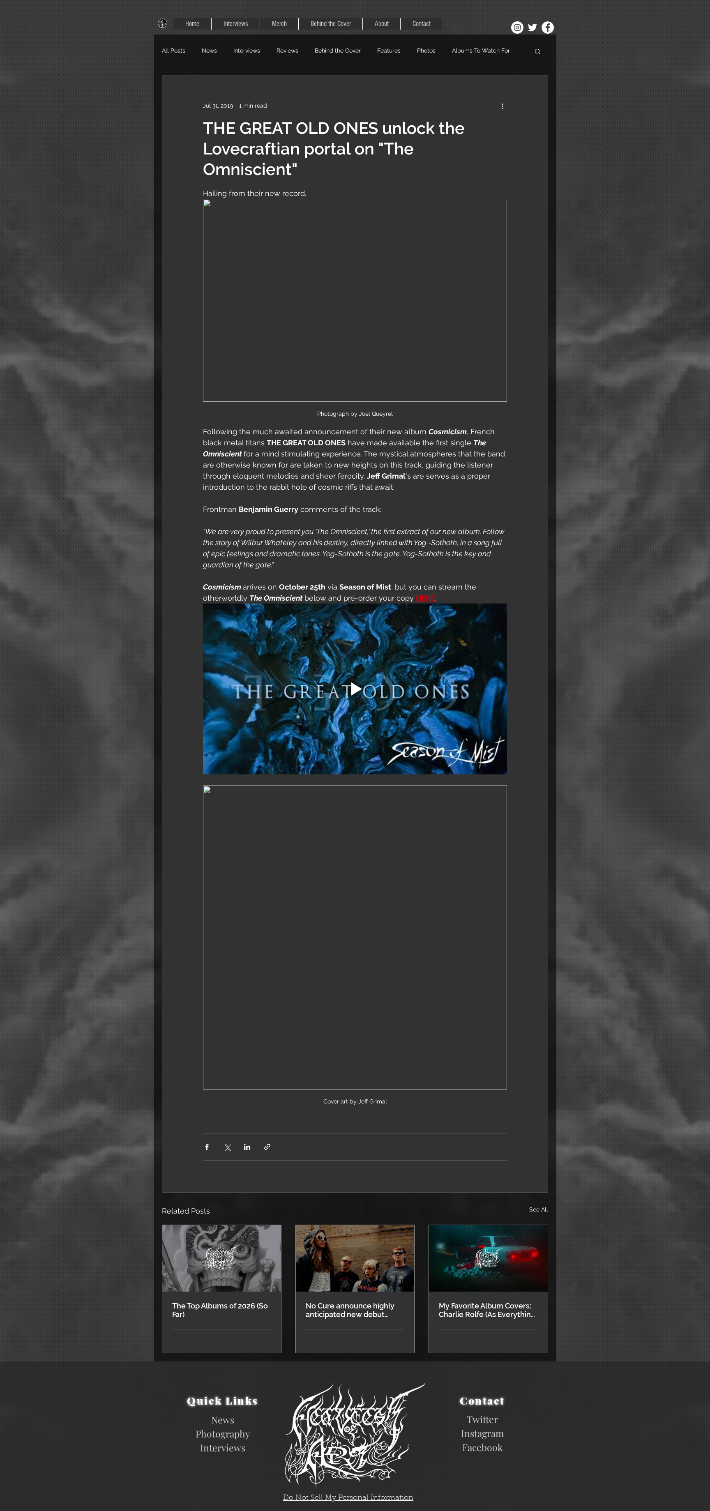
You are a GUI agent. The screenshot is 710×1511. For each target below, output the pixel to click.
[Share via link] (267, 1147)
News (209, 50)
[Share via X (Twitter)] (227, 1147)
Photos (426, 50)
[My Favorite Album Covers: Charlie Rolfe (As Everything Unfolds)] (488, 1258)
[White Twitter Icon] (532, 27)
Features (389, 50)
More (459, 50)
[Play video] (355, 688)
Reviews (287, 50)
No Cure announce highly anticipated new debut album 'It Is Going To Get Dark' (350, 1310)
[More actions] (502, 106)
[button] (538, 51)
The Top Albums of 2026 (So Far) (220, 1310)
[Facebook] (548, 27)
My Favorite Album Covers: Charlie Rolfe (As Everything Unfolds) (487, 1310)
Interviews (246, 50)
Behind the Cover (338, 50)
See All (538, 1209)
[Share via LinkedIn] (247, 1147)
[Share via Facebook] (207, 1147)
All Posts (173, 50)
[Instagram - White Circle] (517, 27)
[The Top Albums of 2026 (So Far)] (221, 1258)
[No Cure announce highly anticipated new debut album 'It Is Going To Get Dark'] (355, 1258)
